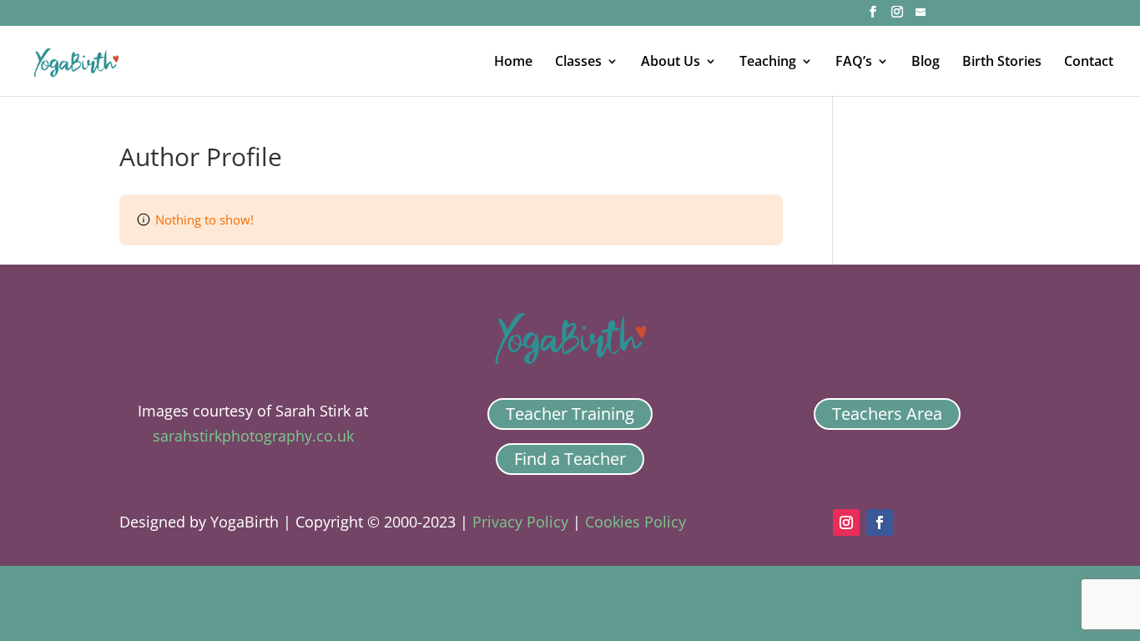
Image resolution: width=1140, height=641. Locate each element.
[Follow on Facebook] (879, 522)
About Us (670, 62)
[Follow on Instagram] (846, 522)
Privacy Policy (520, 522)
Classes (578, 62)
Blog (925, 62)
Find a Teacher (570, 458)
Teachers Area (887, 413)
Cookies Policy (635, 522)
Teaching (767, 62)
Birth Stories (1002, 62)
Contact (1088, 62)
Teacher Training (570, 413)
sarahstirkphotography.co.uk (253, 436)
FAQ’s (853, 62)
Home (513, 62)
